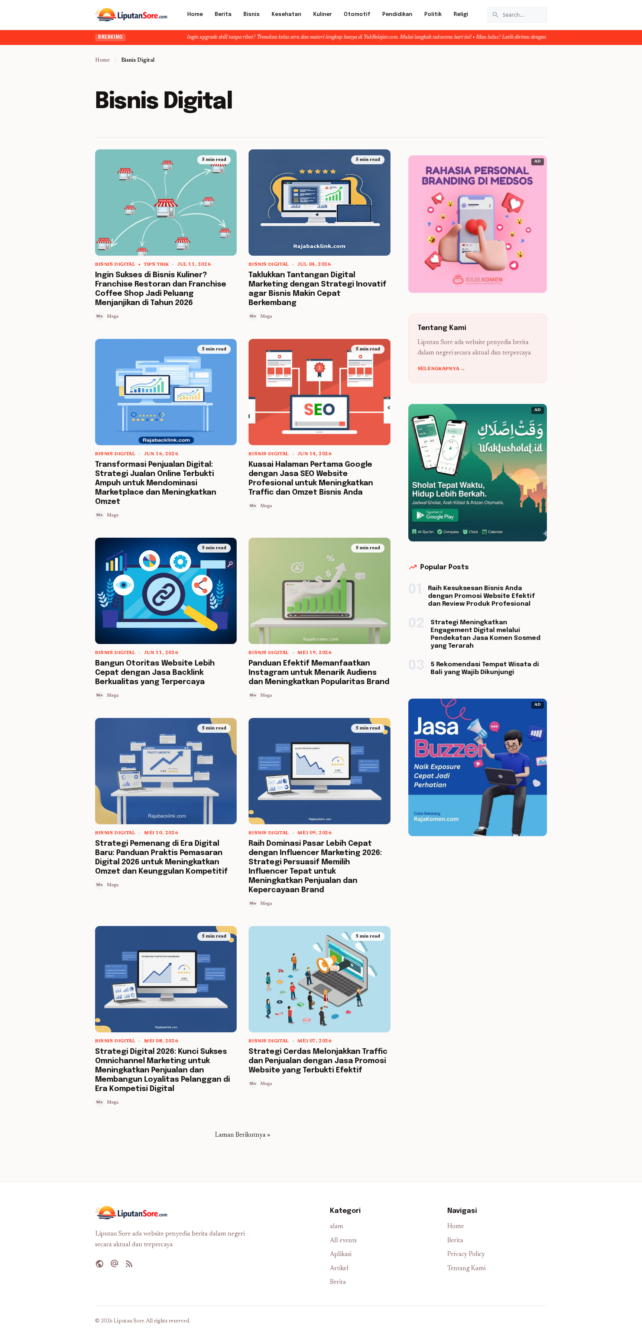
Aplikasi (340, 1255)
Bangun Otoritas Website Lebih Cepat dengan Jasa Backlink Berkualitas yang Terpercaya (155, 673)
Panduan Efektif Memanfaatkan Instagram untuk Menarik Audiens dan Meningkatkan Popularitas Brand (319, 673)
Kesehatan (286, 14)
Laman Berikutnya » (242, 1135)
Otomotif (357, 14)
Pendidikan (397, 14)
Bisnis (251, 14)
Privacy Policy (466, 1255)
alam (336, 1227)
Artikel (339, 1269)
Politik (433, 14)
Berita (223, 14)
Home (195, 14)
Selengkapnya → (441, 369)
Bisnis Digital (115, 264)
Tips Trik (156, 264)
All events (343, 1241)
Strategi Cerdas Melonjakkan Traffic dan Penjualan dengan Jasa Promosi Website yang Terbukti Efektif (318, 1061)
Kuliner (322, 14)
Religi (461, 14)
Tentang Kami (466, 1269)
